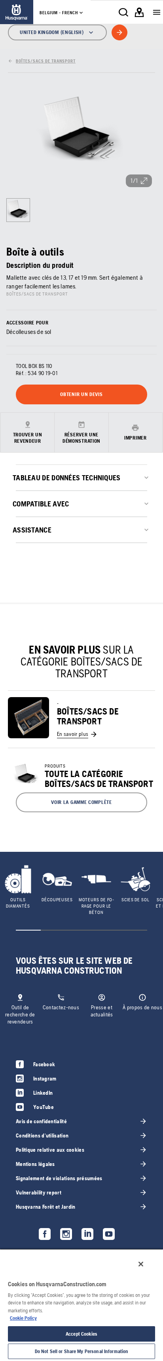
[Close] (141, 1264)
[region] (81, 1305)
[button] (81, 802)
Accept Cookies (81, 1334)
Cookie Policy (23, 1318)
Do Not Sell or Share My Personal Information (82, 1351)
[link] (16, 12)
